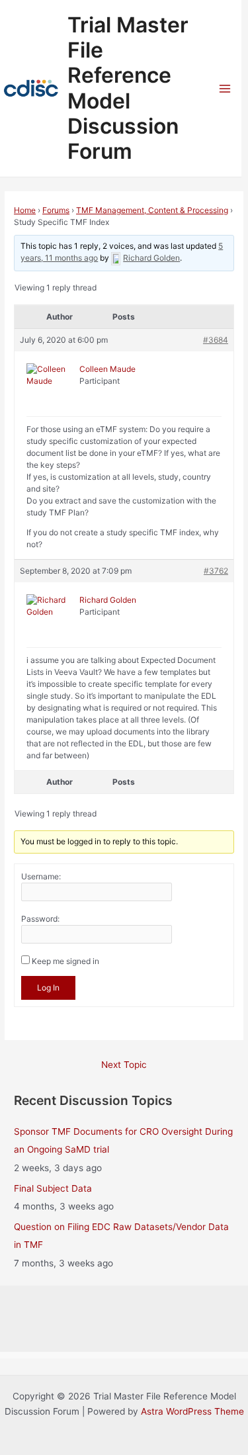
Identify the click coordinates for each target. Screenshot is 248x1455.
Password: (40, 919)
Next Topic (124, 1064)
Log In (48, 987)
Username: (41, 876)
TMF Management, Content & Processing (152, 210)
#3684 (215, 340)
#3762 (216, 571)
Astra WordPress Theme (192, 1411)
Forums (55, 210)
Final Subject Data (53, 1188)
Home (25, 210)
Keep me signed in (65, 961)
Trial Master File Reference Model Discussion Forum (127, 88)
